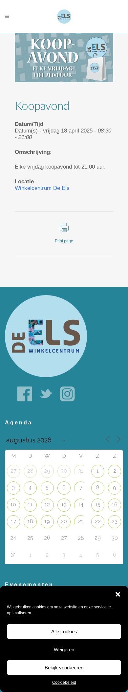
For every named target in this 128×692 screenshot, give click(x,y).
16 (114, 504)
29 (47, 471)
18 (30, 521)
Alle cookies (64, 631)
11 (30, 504)
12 (47, 504)
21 (80, 521)
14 (81, 504)
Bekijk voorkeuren (64, 667)
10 (13, 504)
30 (64, 471)
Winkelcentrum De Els (42, 188)
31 (80, 471)
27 (13, 471)
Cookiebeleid (64, 682)
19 (47, 521)
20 (64, 521)
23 (114, 521)
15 (97, 504)
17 (13, 521)
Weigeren (64, 649)
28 (30, 471)
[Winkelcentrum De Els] (46, 336)
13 (64, 504)
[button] (118, 594)
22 (98, 521)
